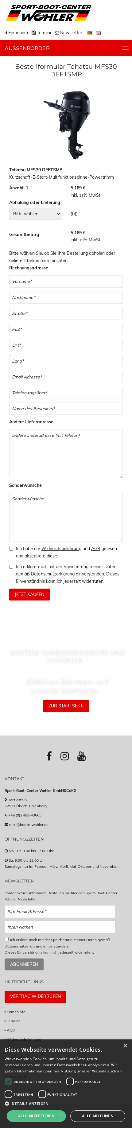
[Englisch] (98, 32)
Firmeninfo (16, 1011)
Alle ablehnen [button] (98, 1116)
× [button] (125, 1046)
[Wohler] (48, 13)
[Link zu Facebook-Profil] (49, 756)
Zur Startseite (66, 706)
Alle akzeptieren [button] (36, 1116)
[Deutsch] (91, 32)
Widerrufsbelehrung (61, 548)
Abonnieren (24, 964)
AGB (95, 548)
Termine (14, 1021)
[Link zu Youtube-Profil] (81, 756)
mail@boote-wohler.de (29, 824)
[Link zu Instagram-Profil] (64, 756)
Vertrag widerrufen (35, 996)
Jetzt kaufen (29, 594)
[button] (66, 1104)
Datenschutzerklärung (53, 574)
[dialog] (66, 1083)
